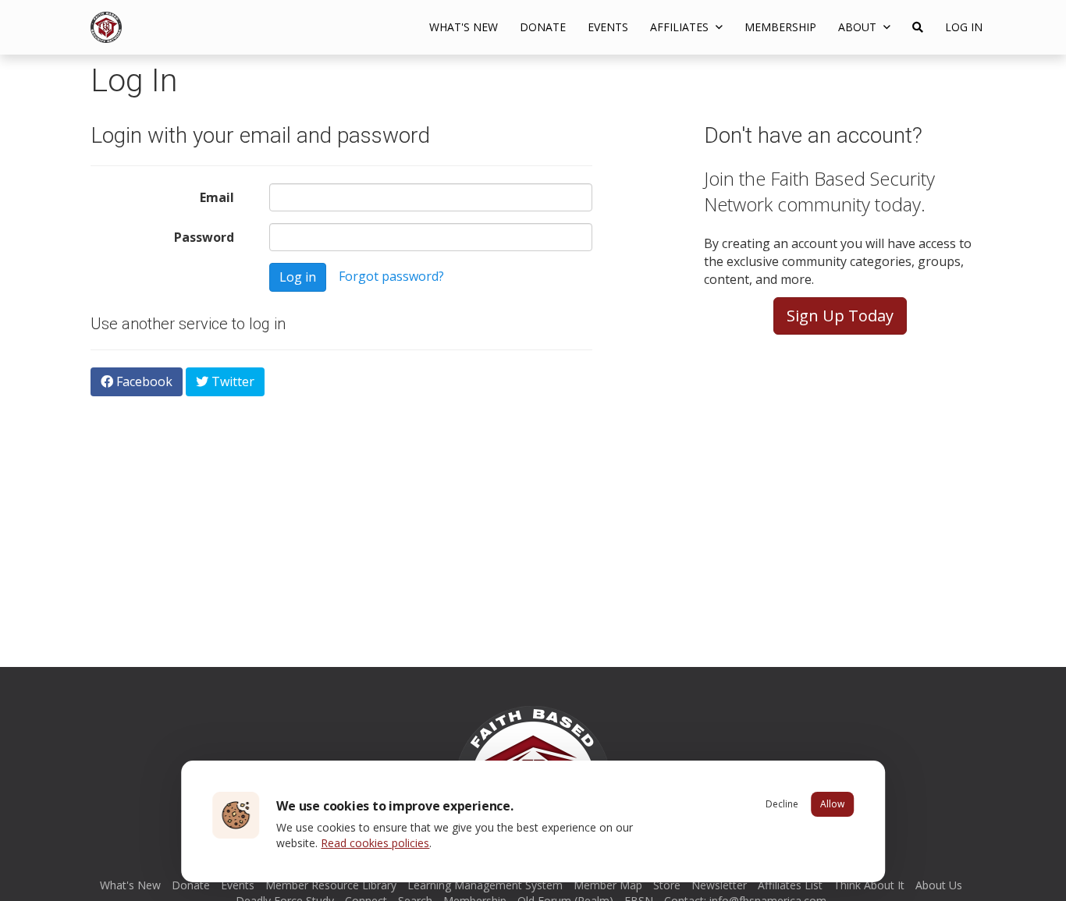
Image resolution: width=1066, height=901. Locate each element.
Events (608, 27)
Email (217, 197)
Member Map (608, 885)
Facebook (142, 381)
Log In (963, 27)
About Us (938, 885)
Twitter (231, 381)
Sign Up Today (840, 315)
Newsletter (719, 885)
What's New (463, 27)
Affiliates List (790, 885)
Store (666, 885)
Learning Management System (485, 885)
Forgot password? (391, 276)
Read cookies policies (375, 842)
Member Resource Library (330, 885)
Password (204, 237)
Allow (832, 804)
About (858, 27)
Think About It (868, 885)
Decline (782, 804)
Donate (543, 27)
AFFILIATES (681, 27)
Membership (780, 27)
